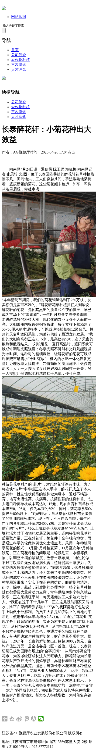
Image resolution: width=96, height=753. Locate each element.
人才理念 (18, 69)
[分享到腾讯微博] (26, 718)
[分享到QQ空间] (12, 718)
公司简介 (18, 55)
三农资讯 (18, 65)
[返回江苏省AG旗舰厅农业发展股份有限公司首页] (4, 9)
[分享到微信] (41, 718)
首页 (15, 50)
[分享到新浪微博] (19, 718)
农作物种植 (20, 60)
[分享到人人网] (34, 718)
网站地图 (18, 17)
